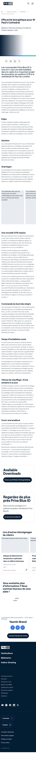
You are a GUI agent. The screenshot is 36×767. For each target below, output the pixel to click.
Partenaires (4, 693)
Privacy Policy (5, 742)
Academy (4, 696)
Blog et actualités (6, 684)
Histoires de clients (7, 687)
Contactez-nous (6, 682)
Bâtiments (6, 658)
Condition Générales (7, 732)
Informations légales (7, 735)
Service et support (7, 690)
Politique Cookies (6, 739)
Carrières (4, 679)
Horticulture (7, 653)
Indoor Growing (8, 662)
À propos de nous (6, 676)
